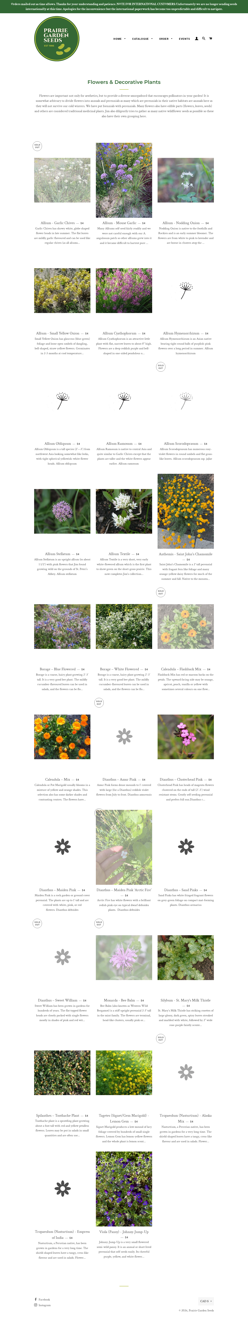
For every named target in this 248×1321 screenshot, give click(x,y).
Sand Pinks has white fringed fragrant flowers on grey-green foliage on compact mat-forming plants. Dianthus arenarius (186, 897)
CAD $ (204, 1301)
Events (184, 38)
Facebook (44, 1300)
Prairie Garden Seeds (201, 1310)
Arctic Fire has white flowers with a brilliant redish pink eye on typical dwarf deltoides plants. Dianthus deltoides (124, 900)
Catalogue (141, 38)
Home (118, 38)
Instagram (44, 1305)
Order (164, 38)
